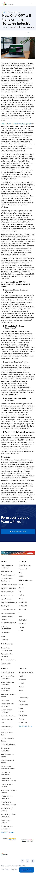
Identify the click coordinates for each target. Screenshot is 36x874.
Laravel (21, 613)
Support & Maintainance (8, 588)
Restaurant (22, 701)
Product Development (8, 575)
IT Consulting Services (8, 609)
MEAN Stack (23, 605)
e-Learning (22, 679)
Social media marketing (8, 660)
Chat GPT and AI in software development (16, 124)
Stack (21, 630)
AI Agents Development (8, 622)
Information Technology (26, 672)
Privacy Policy (14, 869)
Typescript (22, 609)
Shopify (21, 627)
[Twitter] (27, 861)
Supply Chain (23, 715)
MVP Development (7, 571)
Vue (20, 591)
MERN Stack (23, 602)
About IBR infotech (25, 565)
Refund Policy (5, 869)
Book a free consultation (18, 531)
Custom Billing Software (8, 744)
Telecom (21, 687)
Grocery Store (23, 704)
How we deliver (24, 569)
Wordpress (22, 623)
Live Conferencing (6, 719)
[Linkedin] (33, 861)
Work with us (26, 870)
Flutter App (4, 639)
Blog (3, 12)
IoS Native (4, 636)
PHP (20, 616)
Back (29, 33)
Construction (23, 722)
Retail (21, 708)
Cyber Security (23, 697)
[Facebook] (22, 861)
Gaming (21, 719)
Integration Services (7, 592)
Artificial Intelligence (7, 672)
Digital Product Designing (9, 584)
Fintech (21, 683)
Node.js (21, 595)
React (21, 584)
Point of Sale (5, 700)
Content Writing (6, 663)
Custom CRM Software (8, 716)
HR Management (6, 723)
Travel (21, 690)
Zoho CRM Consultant (8, 613)
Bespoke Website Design (9, 602)
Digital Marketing (6, 599)
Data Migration (5, 606)
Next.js (21, 598)
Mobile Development (7, 595)
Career (21, 576)
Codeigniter (22, 620)
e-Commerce (23, 694)
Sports (21, 711)
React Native (5, 632)
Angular (21, 588)
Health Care (22, 676)
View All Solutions (6, 832)
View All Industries (25, 726)
